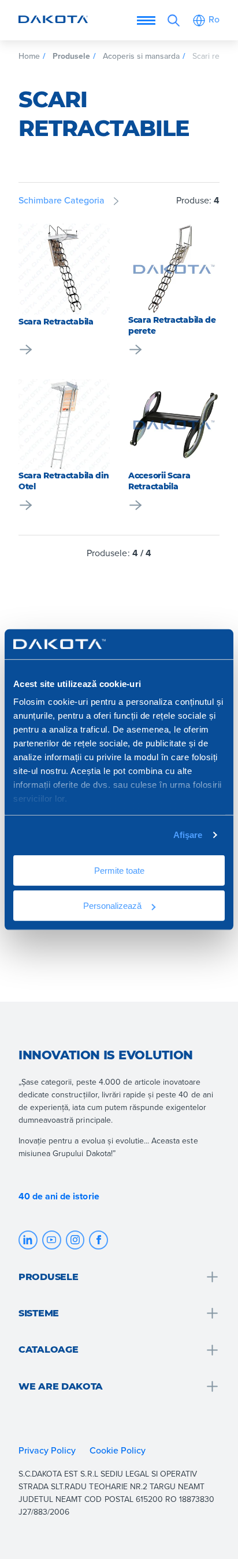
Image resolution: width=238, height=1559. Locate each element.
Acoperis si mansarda (141, 56)
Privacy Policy (47, 1450)
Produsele (71, 56)
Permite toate (119, 870)
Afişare (188, 835)
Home (29, 56)
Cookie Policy (119, 1450)
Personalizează (112, 905)
